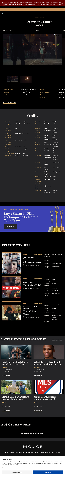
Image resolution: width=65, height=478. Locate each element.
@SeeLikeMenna (32, 262)
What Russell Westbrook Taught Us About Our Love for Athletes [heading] (48, 363)
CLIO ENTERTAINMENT (42, 452)
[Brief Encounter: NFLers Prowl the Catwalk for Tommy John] (16, 352)
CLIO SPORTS (19, 452)
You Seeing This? (32, 285)
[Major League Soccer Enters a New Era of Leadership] (49, 387)
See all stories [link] (57, 340)
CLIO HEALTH (56, 452)
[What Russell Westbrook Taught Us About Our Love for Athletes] (49, 352)
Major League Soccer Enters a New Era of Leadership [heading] (45, 398)
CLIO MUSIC (30, 452)
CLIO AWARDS (9, 452)
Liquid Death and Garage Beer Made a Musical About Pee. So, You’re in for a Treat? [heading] (16, 398)
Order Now (10, 226)
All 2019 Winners (9, 102)
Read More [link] (6, 375)
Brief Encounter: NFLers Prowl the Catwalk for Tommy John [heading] (15, 363)
